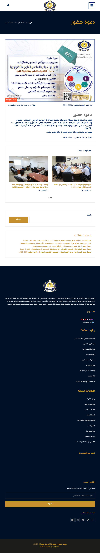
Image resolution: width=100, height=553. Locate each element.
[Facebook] (93, 520)
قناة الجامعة (91, 376)
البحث (89, 215)
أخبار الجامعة (28, 105)
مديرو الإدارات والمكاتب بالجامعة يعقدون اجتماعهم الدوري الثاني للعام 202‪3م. (79, 186)
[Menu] (92, 5)
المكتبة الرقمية (90, 365)
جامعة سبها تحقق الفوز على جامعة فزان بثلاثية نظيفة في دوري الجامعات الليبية (62, 246)
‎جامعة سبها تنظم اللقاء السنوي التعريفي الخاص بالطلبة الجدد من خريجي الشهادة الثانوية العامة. (55, 249)
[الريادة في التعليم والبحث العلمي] (50, 5)
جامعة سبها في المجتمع (87, 371)
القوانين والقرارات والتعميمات (86, 420)
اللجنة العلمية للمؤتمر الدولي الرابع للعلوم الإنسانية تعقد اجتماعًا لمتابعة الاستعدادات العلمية (57, 240)
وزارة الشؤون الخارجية (88, 349)
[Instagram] (78, 520)
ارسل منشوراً (91, 399)
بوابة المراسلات (90, 355)
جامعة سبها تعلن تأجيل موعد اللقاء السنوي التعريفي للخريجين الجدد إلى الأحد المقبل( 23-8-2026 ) (55, 252)
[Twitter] (88, 520)
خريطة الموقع (91, 415)
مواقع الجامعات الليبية (88, 360)
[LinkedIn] (83, 520)
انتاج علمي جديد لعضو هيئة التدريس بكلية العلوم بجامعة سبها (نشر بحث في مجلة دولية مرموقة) (55, 243)
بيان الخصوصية (90, 431)
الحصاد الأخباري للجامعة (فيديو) (85, 381)
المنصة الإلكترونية (90, 404)
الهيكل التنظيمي (90, 410)
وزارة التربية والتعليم (89, 344)
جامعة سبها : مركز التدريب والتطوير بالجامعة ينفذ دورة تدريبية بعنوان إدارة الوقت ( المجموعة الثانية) (37, 186)
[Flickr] (72, 520)
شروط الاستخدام (90, 436)
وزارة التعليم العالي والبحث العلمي (84, 338)
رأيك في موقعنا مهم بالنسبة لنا (85, 442)
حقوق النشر (91, 426)
